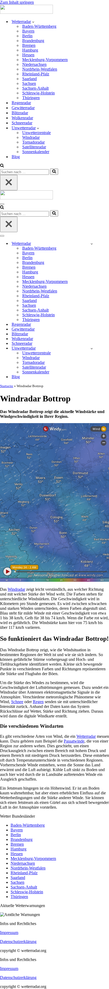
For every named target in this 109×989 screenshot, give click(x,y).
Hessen (28, 55)
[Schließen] (8, 182)
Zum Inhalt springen (17, 2)
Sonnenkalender (35, 151)
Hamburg (30, 50)
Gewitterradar (23, 108)
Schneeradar (22, 123)
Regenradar (21, 102)
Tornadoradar (33, 142)
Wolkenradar (22, 118)
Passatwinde (74, 741)
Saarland (29, 78)
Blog (16, 156)
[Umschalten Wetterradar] (91, 243)
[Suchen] (2, 166)
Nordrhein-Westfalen (39, 69)
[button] (33, 21)
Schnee (17, 701)
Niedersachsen (34, 64)
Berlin (27, 36)
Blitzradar (20, 113)
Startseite (6, 386)
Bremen (28, 45)
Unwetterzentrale (36, 132)
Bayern (28, 31)
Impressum (9, 932)
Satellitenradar (34, 147)
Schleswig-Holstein (38, 93)
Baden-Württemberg (39, 26)
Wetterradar (86, 736)
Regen (38, 701)
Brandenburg (33, 40)
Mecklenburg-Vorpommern (45, 59)
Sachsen (29, 83)
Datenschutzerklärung (18, 941)
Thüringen (31, 97)
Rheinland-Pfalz (35, 74)
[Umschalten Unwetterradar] (91, 348)
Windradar (31, 137)
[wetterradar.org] (26, 12)
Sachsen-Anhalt (35, 88)
